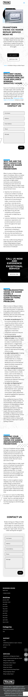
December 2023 (6, 602)
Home (5, 65)
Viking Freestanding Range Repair (11, 669)
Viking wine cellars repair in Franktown (13, 99)
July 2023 (5, 604)
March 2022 (5, 622)
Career (4, 647)
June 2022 (5, 615)
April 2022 (5, 620)
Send (21, 147)
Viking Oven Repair (7, 667)
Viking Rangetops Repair (9, 671)
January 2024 (6, 600)
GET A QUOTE (13, 55)
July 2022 (5, 613)
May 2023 (5, 608)
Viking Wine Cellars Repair (9, 662)
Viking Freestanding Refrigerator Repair (12, 658)
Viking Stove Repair (7, 665)
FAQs (4, 640)
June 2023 (5, 606)
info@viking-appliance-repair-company (12, 642)
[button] (26, 659)
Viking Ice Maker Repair (8, 660)
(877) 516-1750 (13, 59)
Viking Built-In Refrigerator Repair (11, 656)
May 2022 (5, 617)
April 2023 (5, 611)
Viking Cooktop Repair (8, 674)
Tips (4, 631)
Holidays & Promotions (8, 629)
